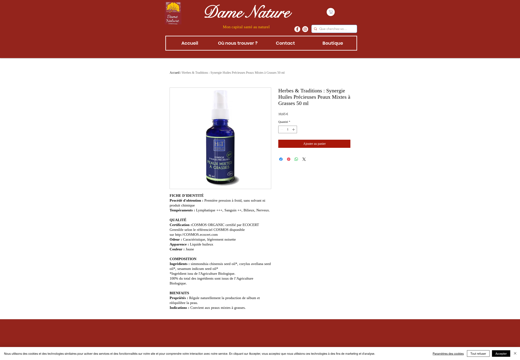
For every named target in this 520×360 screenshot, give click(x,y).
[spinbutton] (287, 129)
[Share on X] (304, 159)
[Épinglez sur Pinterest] (288, 159)
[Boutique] (331, 12)
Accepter (501, 353)
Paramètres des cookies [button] (448, 353)
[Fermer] (515, 353)
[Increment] (293, 129)
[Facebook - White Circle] (297, 29)
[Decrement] (281, 129)
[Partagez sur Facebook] (280, 159)
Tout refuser (478, 353)
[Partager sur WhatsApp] (296, 159)
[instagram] (305, 29)
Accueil (175, 72)
